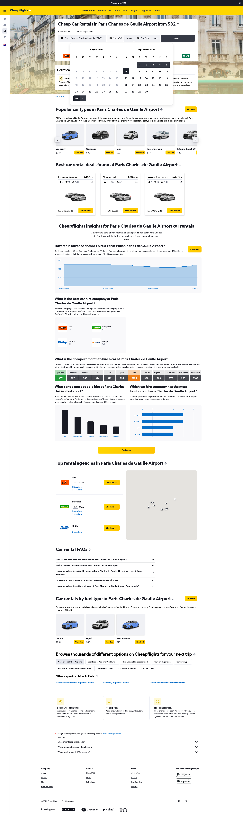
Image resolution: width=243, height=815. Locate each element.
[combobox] (65, 31)
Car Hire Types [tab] (182, 662)
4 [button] (90, 71)
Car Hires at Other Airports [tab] (70, 662)
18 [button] (90, 85)
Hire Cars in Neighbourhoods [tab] (135, 662)
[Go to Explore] (4, 37)
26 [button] (96, 91)
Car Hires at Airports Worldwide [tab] (102, 662)
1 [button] (116, 64)
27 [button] (103, 91)
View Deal (79, 152)
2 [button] (76, 71)
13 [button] (103, 78)
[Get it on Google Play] (183, 774)
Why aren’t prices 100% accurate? (74, 752)
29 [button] (116, 91)
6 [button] (103, 71)
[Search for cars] (4, 31)
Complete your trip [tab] (127, 668)
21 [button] (110, 85)
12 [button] (96, 78)
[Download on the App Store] (183, 780)
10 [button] (83, 78)
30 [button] (76, 98)
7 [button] (110, 71)
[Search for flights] (4, 19)
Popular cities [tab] (147, 668)
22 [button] (116, 85)
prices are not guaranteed (112, 734)
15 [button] (117, 78)
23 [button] (76, 91)
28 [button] (110, 91)
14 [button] (110, 78)
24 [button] (83, 91)
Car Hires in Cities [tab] (105, 668)
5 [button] (96, 71)
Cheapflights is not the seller (71, 742)
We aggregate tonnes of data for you (75, 747)
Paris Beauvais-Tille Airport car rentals (167, 682)
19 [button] (96, 85)
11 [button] (90, 78)
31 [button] (83, 98)
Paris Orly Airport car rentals (116, 682)
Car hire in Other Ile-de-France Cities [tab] (74, 668)
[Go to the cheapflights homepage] (20, 10)
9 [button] (76, 78)
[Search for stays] (4, 25)
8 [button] (117, 71)
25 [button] (89, 91)
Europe (63, 97)
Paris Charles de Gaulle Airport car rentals (75, 682)
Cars (56, 97)
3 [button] (83, 71)
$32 (172, 23)
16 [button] (76, 85)
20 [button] (103, 85)
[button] (240, 3)
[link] (191, 109)
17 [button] (83, 85)
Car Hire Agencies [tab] (162, 662)
